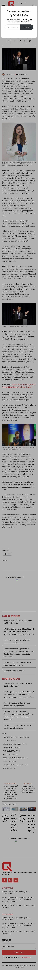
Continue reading (19, 33)
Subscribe (27, 27)
